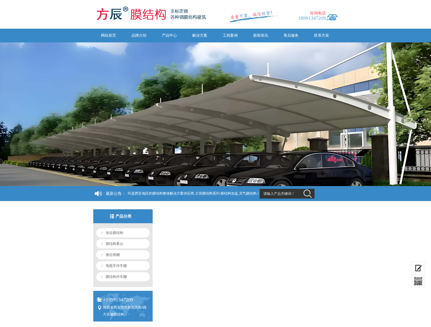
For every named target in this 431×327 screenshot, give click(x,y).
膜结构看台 (114, 244)
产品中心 (169, 35)
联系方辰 (321, 35)
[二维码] (418, 281)
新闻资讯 (260, 35)
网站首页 (108, 35)
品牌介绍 (138, 35)
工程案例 (230, 35)
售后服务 (291, 35)
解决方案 (199, 35)
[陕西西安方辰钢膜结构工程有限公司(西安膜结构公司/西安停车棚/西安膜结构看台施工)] (146, 15)
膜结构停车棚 (116, 277)
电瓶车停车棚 (116, 266)
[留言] (418, 268)
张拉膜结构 (114, 233)
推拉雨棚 (113, 255)
